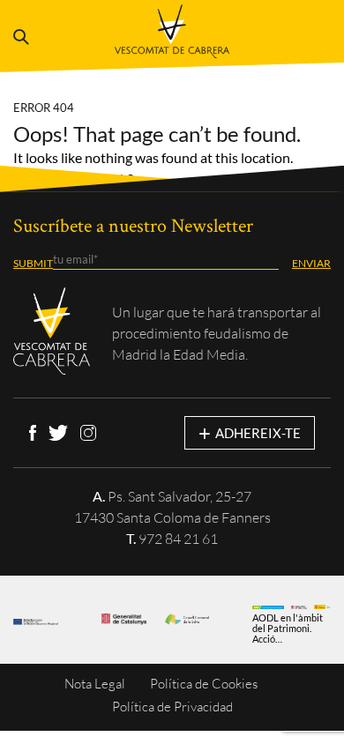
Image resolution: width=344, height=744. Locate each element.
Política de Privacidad (172, 706)
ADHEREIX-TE (249, 432)
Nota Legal (94, 683)
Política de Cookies (204, 683)
